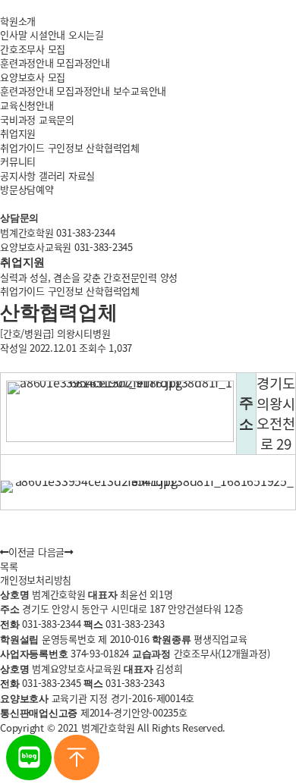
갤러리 (52, 175)
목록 (9, 566)
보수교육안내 (140, 90)
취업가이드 (22, 147)
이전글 (21, 551)
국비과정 (18, 119)
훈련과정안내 (27, 62)
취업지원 (18, 133)
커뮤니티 (18, 161)
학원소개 (18, 21)
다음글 (51, 551)
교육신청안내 (27, 105)
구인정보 (65, 147)
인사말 (13, 34)
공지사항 (18, 175)
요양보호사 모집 (32, 77)
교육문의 (56, 119)
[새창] (29, 776)
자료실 (81, 175)
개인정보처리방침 (35, 579)
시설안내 (47, 34)
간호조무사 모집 (32, 49)
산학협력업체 (113, 147)
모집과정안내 (83, 62)
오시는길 (86, 34)
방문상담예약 (27, 189)
